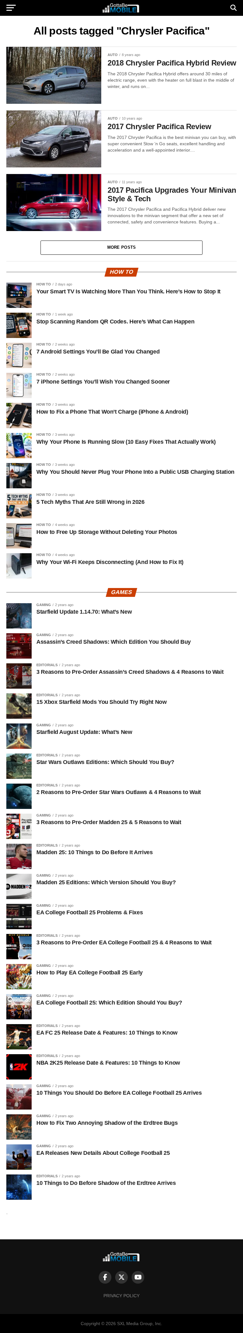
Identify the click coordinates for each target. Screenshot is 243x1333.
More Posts (121, 247)
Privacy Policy (121, 1295)
